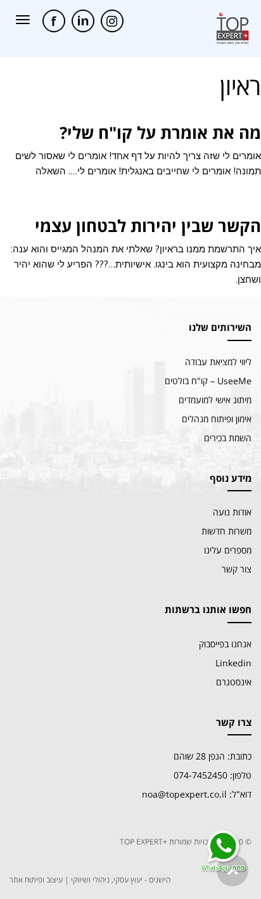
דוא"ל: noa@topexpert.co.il (196, 794)
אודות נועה (232, 512)
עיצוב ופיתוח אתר (36, 879)
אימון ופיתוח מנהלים (216, 419)
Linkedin (233, 663)
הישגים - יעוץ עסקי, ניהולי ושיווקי (120, 879)
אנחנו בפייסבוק (225, 644)
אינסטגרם (233, 682)
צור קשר (236, 569)
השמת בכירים (227, 438)
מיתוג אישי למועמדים (215, 400)
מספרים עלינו (227, 550)
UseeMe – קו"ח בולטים (208, 381)
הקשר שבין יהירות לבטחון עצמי (148, 225)
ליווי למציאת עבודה (218, 362)
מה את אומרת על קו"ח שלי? (160, 132)
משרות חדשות (226, 531)
